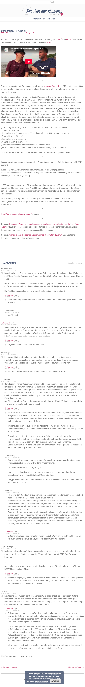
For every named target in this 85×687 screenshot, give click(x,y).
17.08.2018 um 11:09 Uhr (8, 381)
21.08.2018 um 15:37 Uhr (12, 533)
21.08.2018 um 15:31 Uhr (12, 610)
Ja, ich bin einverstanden (55, 680)
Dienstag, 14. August (9, 667)
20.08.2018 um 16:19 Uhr (12, 297)
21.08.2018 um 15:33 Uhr (12, 575)
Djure (58, 39)
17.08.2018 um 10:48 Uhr (8, 354)
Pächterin (37, 19)
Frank (68, 39)
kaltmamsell (5, 323)
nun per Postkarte (52, 86)
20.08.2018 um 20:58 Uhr (12, 457)
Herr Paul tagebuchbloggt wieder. (15, 214)
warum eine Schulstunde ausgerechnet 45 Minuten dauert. (35, 235)
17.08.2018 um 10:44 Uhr (8, 324)
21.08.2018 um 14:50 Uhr (8, 593)
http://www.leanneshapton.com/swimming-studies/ (27, 336)
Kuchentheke (49, 19)
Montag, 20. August (76, 667)
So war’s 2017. (52, 43)
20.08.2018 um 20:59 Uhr (12, 312)
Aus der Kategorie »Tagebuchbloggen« (32, 33)
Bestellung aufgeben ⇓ (76, 263)
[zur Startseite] (42, 10)
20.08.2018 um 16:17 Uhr (12, 342)
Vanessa (10, 295)
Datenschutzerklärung (41, 681)
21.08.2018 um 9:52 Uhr (12, 492)
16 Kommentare (14, 33)
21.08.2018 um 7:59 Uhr (8, 548)
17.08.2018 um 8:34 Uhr (8, 270)
